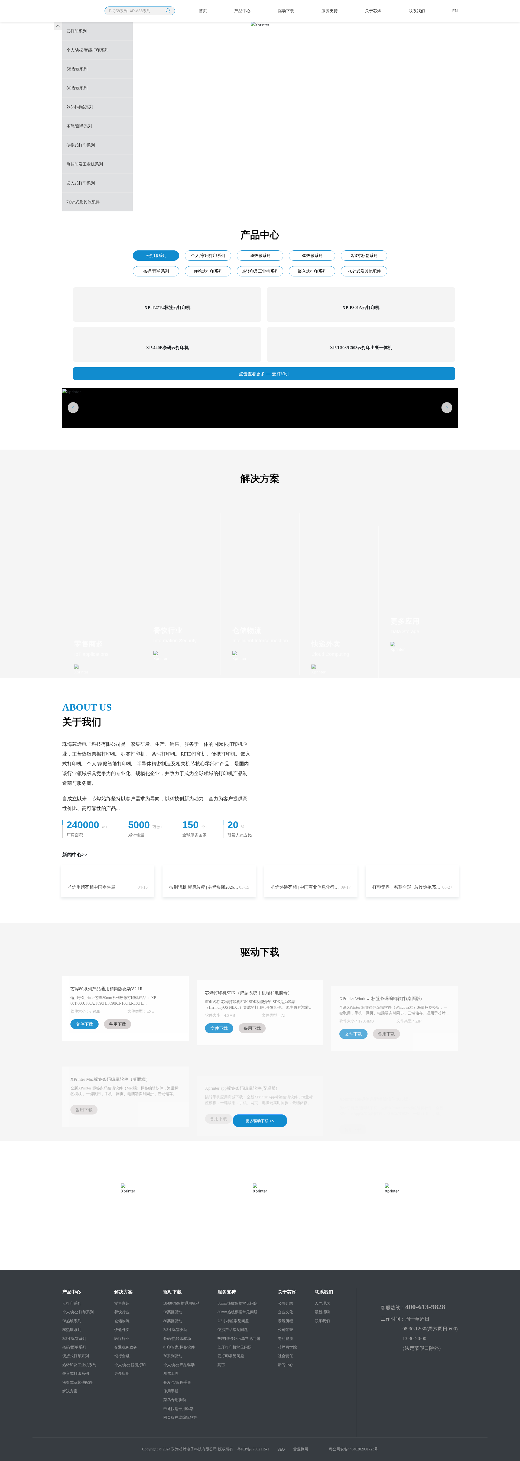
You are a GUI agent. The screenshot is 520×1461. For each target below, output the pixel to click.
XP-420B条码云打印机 (167, 347)
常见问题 (128, 1204)
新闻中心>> (74, 854)
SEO (281, 1449)
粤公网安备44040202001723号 (353, 1449)
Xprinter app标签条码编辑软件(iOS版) (374, 1058)
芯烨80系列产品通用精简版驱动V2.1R (106, 985)
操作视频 (260, 1204)
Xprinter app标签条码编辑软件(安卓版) (241, 1058)
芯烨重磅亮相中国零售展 (91, 887)
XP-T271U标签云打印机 (167, 307)
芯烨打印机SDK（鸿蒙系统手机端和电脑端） (248, 985)
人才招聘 (392, 1204)
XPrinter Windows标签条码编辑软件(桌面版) (380, 985)
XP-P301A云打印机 (360, 307)
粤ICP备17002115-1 (253, 1449)
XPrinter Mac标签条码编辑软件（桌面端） (110, 1058)
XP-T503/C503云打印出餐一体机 (361, 347)
